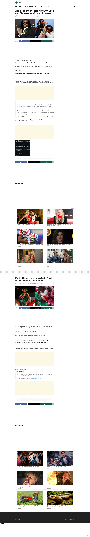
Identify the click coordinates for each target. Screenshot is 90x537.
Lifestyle (42, 6)
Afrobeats (35, 158)
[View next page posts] (36, 77)
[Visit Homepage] (18, 2)
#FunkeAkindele (36, 399)
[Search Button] (74, 6)
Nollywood (44, 400)
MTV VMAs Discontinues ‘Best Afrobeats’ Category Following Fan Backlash (30, 74)
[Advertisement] (49, 2)
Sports (36, 6)
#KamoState (43, 399)
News (20, 6)
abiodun (20, 16)
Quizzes (47, 6)
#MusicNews (20, 158)
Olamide (48, 158)
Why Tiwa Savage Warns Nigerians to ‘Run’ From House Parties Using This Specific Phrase (32, 73)
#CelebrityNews (20, 399)
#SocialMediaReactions (26, 400)
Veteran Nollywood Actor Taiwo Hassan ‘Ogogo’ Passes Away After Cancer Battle (31, 342)
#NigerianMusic (25, 158)
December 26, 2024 (26, 16)
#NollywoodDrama (49, 399)
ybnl (51, 158)
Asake (39, 158)
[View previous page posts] (34, 77)
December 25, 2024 (37, 378)
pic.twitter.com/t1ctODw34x (23, 375)
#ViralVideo (39, 400)
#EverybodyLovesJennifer (28, 399)
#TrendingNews (33, 400)
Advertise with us (72, 519)
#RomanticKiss (18, 400)
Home (16, 6)
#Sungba (31, 158)
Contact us (66, 519)
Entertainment (30, 6)
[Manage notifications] (87, 535)
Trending (24, 6)
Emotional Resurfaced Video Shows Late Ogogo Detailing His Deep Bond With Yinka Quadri (33, 340)
